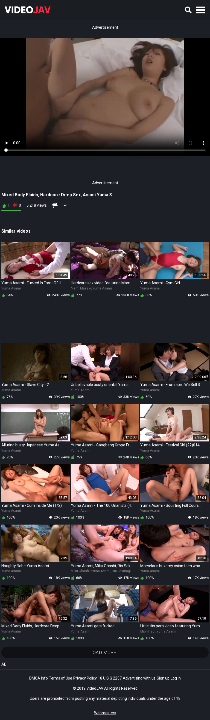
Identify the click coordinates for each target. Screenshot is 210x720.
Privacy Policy (85, 678)
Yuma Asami (11, 288)
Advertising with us (139, 678)
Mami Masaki (81, 288)
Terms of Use (60, 678)
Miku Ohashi (80, 571)
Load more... (105, 652)
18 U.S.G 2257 (110, 678)
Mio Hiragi (147, 631)
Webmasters (105, 713)
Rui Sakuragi (121, 571)
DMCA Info (38, 678)
